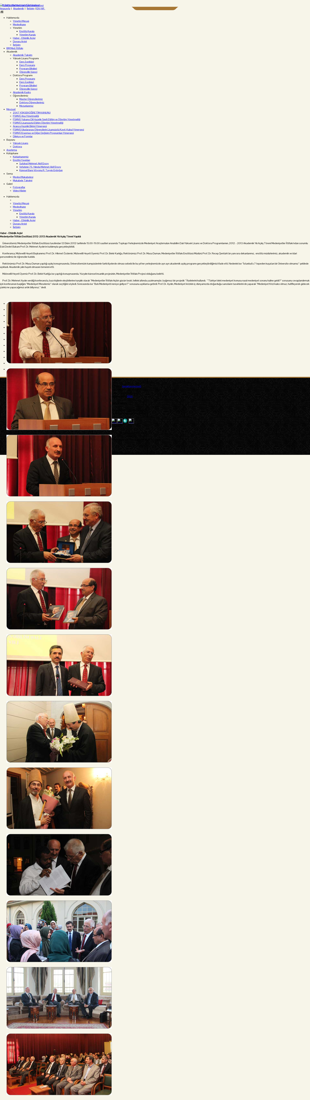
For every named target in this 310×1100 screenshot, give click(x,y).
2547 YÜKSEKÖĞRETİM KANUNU (32, 112)
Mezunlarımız (26, 106)
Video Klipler (19, 190)
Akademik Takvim (22, 55)
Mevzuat (11, 109)
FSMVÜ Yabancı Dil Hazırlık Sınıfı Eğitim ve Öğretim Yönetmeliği (46, 119)
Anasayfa (5, 8)
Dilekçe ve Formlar (23, 136)
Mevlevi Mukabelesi (23, 177)
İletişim (30, 8)
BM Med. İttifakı (14, 48)
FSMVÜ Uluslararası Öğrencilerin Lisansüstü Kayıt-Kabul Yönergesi (48, 129)
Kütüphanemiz (21, 156)
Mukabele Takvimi (22, 180)
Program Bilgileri (28, 68)
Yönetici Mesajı (21, 21)
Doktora (17, 146)
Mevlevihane (19, 24)
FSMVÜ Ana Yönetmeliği (26, 116)
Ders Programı (27, 65)
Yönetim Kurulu (27, 34)
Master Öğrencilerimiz (31, 99)
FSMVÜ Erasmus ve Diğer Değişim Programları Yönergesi (43, 133)
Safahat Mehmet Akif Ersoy (34, 163)
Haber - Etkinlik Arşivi (24, 38)
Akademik (18, 8)
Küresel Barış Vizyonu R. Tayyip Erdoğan (41, 170)
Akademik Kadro (22, 92)
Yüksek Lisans (20, 143)
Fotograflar (19, 187)
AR (43, 8)
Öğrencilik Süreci (28, 72)
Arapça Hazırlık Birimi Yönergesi (30, 126)
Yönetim (17, 210)
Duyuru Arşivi (20, 41)
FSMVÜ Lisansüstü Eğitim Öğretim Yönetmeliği (38, 122)
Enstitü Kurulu (26, 31)
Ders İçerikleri (26, 61)
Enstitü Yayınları (21, 160)
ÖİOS (130, 396)
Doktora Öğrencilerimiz (31, 102)
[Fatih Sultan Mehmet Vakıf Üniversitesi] (22, 5)
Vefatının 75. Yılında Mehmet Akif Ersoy (40, 167)
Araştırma (11, 150)
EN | (38, 8)
